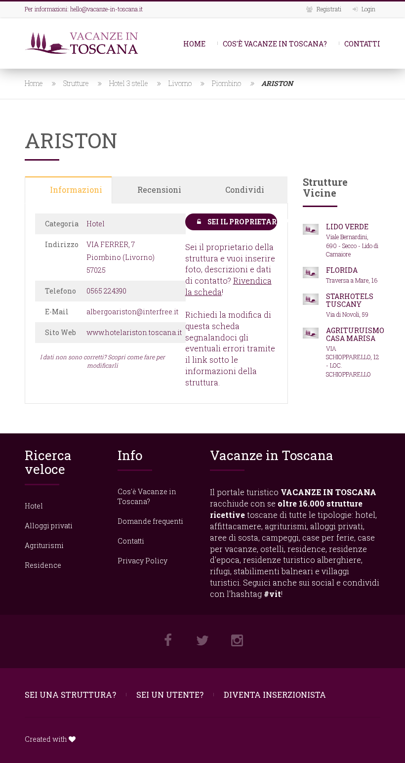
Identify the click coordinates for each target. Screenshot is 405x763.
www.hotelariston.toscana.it (134, 332)
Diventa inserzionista (275, 694)
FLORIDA (342, 270)
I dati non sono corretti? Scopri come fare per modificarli (102, 361)
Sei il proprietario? (242, 221)
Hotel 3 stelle (128, 83)
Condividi (244, 189)
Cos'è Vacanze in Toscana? (275, 43)
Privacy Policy (142, 560)
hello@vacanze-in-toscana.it (106, 9)
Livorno (180, 83)
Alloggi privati (49, 525)
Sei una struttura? (70, 694)
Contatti (362, 43)
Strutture (76, 83)
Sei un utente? (169, 694)
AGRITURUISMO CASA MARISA (355, 334)
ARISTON (277, 83)
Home (194, 43)
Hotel (34, 505)
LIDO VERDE (347, 226)
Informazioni (76, 189)
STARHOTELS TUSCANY (349, 300)
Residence (43, 565)
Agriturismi (44, 545)
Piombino (226, 83)
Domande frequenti (150, 521)
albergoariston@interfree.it (132, 311)
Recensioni (159, 189)
